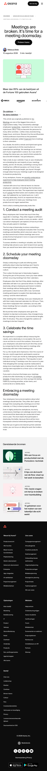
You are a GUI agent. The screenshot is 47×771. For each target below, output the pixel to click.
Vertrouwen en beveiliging (12, 710)
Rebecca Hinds (13, 49)
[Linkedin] (19, 751)
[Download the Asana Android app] (30, 765)
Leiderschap (7, 681)
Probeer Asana (23, 42)
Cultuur (6, 697)
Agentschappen (9, 656)
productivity (16, 127)
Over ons (6, 677)
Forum (27, 623)
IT (4, 619)
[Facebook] (27, 751)
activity (9, 193)
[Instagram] (23, 751)
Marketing (7, 610)
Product (6, 623)
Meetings (6, 122)
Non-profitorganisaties (11, 652)
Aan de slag (33, 3)
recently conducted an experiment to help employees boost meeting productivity (21, 180)
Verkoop (6, 627)
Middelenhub (29, 627)
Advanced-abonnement (11, 565)
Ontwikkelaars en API (32, 644)
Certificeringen (30, 619)
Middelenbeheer (9, 586)
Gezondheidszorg (9, 631)
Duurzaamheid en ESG (11, 725)
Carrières (6, 689)
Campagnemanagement (32, 541)
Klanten (6, 685)
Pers (5, 702)
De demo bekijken (10, 115)
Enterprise (7, 569)
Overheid (6, 639)
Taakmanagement (31, 586)
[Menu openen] (42, 3)
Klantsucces (29, 639)
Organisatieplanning (31, 565)
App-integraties (8, 573)
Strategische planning (32, 577)
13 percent (27, 139)
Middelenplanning (31, 573)
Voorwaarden (20, 757)
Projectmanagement (10, 581)
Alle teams (7, 660)
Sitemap (27, 652)
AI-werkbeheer (8, 577)
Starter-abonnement (10, 561)
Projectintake (29, 581)
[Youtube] (31, 751)
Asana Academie (30, 614)
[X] (15, 751)
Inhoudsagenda (30, 545)
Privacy (6, 714)
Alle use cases (29, 590)
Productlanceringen (31, 569)
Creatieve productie (31, 550)
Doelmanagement (30, 554)
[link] (6, 16)
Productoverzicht (9, 541)
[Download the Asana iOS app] (15, 765)
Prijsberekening (8, 556)
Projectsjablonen (30, 635)
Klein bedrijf (7, 606)
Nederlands (26, 743)
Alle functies (7, 545)
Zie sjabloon (8, 111)
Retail (5, 635)
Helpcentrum (29, 606)
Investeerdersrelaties (10, 706)
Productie (7, 648)
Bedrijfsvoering (8, 614)
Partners (27, 648)
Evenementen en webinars (33, 631)
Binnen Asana (8, 693)
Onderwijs (7, 644)
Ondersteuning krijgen (32, 610)
